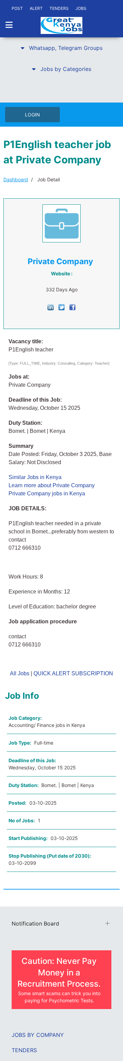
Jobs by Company (38, 1034)
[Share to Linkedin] (50, 306)
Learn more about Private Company (52, 485)
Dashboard (15, 179)
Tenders (24, 1050)
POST (17, 8)
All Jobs (19, 673)
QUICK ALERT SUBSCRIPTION (73, 673)
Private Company (60, 261)
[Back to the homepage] (61, 25)
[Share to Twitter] (61, 306)
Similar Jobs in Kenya (35, 477)
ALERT (36, 8)
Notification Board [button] (35, 923)
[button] (61, 47)
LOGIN (32, 114)
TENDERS (59, 8)
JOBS (81, 8)
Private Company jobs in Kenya (47, 493)
